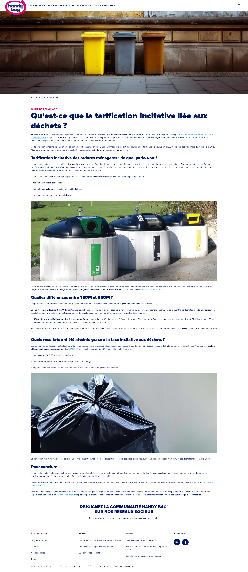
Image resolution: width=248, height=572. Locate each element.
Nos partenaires (38, 553)
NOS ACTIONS (84, 5)
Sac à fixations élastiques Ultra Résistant (144, 556)
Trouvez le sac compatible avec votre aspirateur (100, 540)
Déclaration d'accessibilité (125, 566)
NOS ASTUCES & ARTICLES (61, 5)
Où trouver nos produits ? (90, 553)
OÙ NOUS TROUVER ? (104, 5)
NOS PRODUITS (37, 5)
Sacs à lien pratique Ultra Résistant (141, 540)
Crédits (91, 566)
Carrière (34, 546)
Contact (34, 559)
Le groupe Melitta (39, 540)
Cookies (104, 566)
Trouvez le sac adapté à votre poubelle (96, 546)
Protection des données (70, 566)
